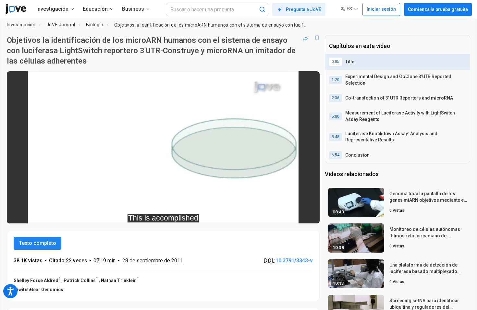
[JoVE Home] (15, 9)
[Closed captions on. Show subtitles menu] (294, 214)
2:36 (335, 98)
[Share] (305, 37)
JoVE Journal (60, 24)
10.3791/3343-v (294, 260)
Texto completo (37, 243)
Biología (94, 24)
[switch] (244, 214)
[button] (309, 80)
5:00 (335, 116)
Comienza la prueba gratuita (438, 9)
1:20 (335, 80)
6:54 (335, 155)
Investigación (21, 24)
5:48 (335, 137)
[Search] (262, 9)
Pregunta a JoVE (303, 9)
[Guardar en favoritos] (317, 37)
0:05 (335, 61)
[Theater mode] (309, 214)
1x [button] (281, 214)
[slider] (127, 214)
